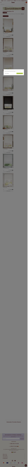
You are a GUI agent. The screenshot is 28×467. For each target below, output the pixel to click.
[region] (14, 72)
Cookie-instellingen (7, 73)
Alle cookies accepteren (19, 73)
